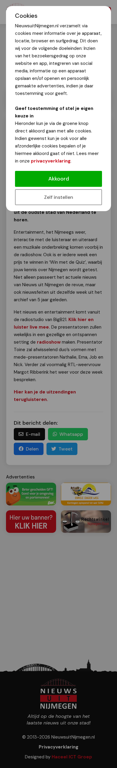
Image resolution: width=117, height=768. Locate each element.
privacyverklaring (50, 161)
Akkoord (58, 178)
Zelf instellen (58, 197)
